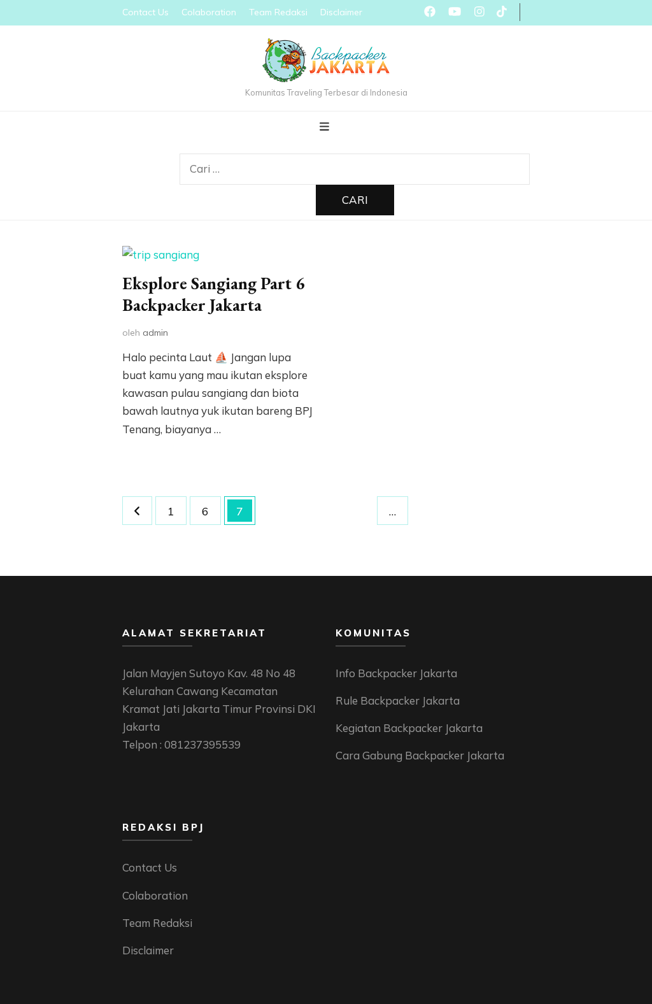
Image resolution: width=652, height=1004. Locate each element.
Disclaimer (341, 12)
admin (155, 332)
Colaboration (208, 12)
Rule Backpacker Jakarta (398, 700)
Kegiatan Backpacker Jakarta (409, 728)
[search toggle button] (355, 145)
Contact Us (145, 12)
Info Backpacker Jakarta (396, 673)
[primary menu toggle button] (326, 127)
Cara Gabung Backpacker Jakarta (420, 755)
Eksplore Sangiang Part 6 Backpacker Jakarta (213, 294)
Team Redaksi (278, 12)
